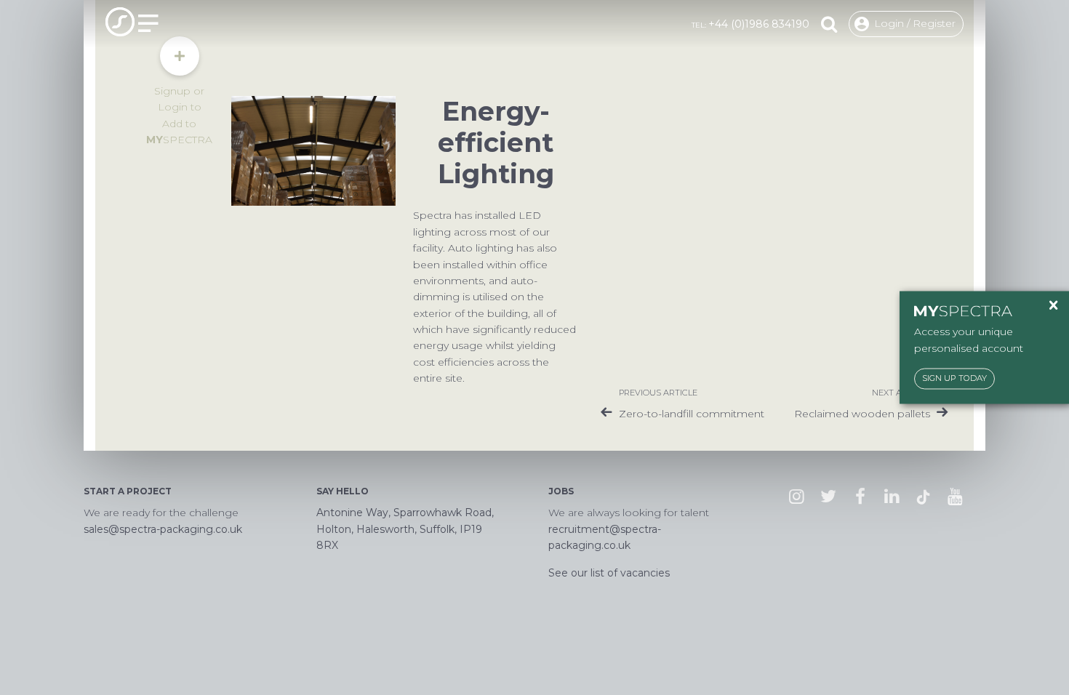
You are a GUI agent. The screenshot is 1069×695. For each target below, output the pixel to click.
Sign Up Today (954, 379)
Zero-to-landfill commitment (691, 413)
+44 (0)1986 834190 (758, 24)
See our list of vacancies (609, 572)
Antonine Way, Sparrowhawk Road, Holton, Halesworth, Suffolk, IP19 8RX (405, 529)
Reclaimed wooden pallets (862, 413)
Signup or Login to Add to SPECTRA (179, 115)
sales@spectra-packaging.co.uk (163, 529)
